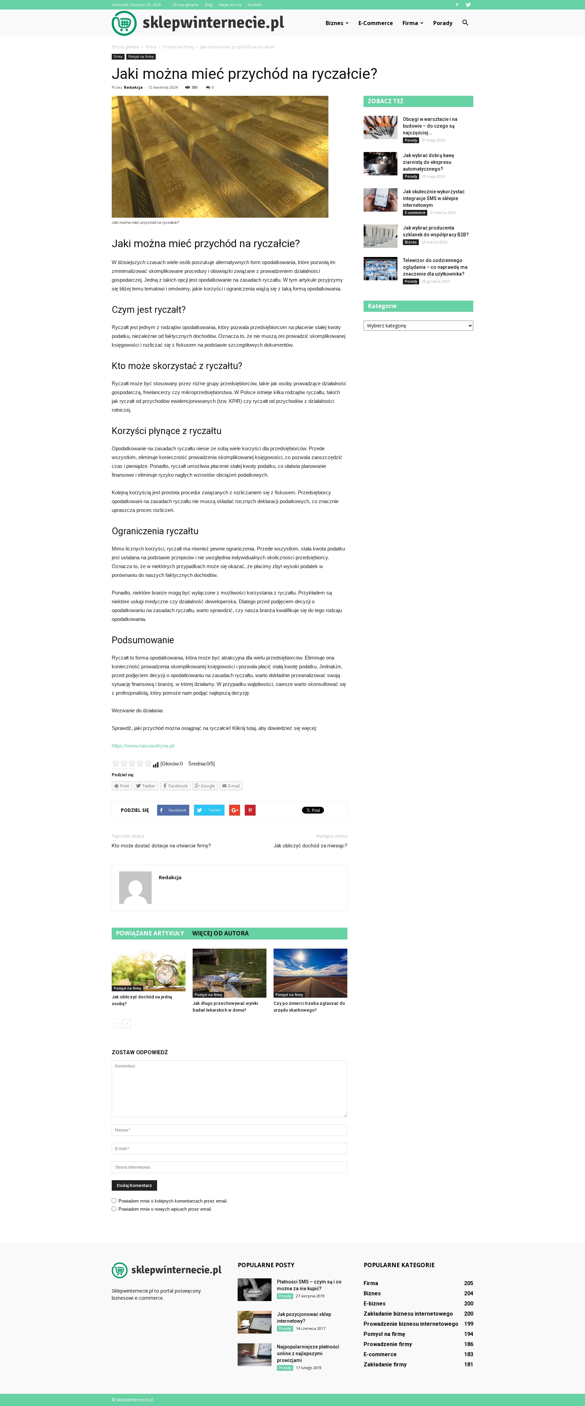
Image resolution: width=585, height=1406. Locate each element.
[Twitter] (468, 4)
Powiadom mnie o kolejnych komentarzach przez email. (173, 1201)
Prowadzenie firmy (388, 1344)
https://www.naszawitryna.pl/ (143, 746)
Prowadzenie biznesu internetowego (411, 1324)
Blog (209, 4)
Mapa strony (230, 4)
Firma (410, 23)
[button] (465, 23)
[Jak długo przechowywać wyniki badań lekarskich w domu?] (229, 973)
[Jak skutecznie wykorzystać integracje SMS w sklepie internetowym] (380, 200)
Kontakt (255, 4)
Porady (442, 23)
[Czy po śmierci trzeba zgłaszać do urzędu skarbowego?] (310, 973)
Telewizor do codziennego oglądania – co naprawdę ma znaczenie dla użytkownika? (435, 267)
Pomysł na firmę (141, 56)
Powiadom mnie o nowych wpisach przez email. (165, 1209)
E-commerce (376, 23)
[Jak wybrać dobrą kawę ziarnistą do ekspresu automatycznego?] (380, 163)
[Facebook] (457, 4)
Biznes (334, 23)
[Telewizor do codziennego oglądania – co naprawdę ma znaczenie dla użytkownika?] (380, 268)
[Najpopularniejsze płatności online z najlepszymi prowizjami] (255, 1354)
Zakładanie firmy (385, 1364)
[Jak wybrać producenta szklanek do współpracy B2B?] (380, 236)
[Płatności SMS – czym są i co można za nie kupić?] (255, 1289)
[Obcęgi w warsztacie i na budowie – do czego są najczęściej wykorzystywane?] (380, 127)
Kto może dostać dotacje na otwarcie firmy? (161, 846)
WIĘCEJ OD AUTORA (220, 933)
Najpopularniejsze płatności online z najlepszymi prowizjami (308, 1353)
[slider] (132, 763)
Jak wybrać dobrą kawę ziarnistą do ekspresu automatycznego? (428, 162)
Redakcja (133, 87)
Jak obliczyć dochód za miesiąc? (310, 846)
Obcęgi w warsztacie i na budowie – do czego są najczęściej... (430, 125)
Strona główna (185, 4)
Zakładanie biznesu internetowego (408, 1314)
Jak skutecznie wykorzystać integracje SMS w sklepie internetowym (433, 198)
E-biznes (375, 1303)
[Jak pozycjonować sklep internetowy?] (255, 1322)
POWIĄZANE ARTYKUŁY (150, 933)
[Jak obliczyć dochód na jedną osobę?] (149, 970)
